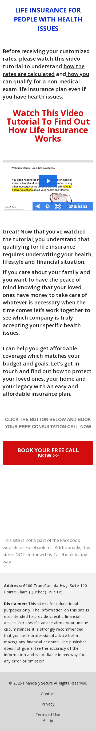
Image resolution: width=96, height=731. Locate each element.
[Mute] (38, 206)
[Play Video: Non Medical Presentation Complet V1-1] (48, 181)
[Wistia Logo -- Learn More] (78, 206)
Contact (48, 693)
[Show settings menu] (48, 206)
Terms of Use (48, 714)
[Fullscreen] (58, 206)
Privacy (48, 704)
